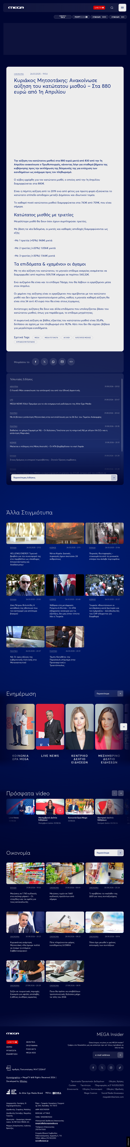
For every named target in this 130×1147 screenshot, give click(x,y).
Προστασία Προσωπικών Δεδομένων (87, 1081)
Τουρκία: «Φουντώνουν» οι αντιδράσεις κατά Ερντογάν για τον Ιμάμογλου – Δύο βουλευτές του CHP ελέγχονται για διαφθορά (104, 611)
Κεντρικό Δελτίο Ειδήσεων (106, 818)
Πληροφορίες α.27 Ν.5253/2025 (109, 1085)
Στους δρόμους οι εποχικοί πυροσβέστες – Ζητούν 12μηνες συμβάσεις (43, 459)
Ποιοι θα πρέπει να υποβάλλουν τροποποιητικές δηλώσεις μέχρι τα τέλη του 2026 (65, 994)
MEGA (37, 338)
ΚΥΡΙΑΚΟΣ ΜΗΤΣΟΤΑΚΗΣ (25, 342)
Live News (50, 756)
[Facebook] (35, 362)
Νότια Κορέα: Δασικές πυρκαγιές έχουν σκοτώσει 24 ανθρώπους (64, 556)
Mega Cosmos (90, 1093)
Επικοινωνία (72, 1089)
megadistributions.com (113, 1097)
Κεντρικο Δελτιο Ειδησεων (79, 759)
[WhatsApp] (53, 362)
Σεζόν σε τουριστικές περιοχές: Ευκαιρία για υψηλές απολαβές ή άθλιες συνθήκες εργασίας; (25, 994)
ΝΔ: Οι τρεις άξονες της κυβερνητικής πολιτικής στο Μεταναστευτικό (23, 660)
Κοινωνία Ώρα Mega (77, 817)
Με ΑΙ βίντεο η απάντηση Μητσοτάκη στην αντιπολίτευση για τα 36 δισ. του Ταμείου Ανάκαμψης (55, 417)
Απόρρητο (128, 1141)
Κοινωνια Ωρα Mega (20, 757)
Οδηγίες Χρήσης (116, 1081)
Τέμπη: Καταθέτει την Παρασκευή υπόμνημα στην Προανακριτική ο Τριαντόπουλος (62, 661)
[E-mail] (62, 362)
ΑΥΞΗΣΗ (67, 338)
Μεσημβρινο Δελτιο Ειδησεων (109, 759)
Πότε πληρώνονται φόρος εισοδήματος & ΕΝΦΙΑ (62, 943)
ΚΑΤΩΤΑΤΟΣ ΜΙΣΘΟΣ (83, 338)
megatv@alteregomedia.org (46, 1123)
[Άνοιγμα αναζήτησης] (112, 7)
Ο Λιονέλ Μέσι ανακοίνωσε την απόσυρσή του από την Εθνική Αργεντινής (45, 390)
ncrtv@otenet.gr (41, 1141)
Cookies (72, 1085)
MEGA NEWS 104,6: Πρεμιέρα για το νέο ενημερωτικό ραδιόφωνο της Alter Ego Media (50, 403)
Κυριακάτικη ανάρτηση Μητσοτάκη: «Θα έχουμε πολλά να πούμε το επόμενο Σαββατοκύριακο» (25, 946)
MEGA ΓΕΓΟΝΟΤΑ (51, 338)
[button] (122, 7)
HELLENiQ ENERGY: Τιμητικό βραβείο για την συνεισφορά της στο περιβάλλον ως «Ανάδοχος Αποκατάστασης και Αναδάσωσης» (25, 559)
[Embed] (71, 362)
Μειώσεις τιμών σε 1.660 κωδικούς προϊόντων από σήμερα (62, 896)
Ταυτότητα (85, 1085)
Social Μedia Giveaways (113, 1093)
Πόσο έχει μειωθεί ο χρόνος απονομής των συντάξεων (102, 943)
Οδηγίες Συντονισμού (92, 1089)
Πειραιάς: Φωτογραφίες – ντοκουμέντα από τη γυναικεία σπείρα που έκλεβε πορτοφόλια (104, 556)
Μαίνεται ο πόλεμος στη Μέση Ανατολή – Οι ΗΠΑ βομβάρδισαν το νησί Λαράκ (47, 446)
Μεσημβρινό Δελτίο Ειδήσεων (47, 818)
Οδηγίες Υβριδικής (115, 1089)
